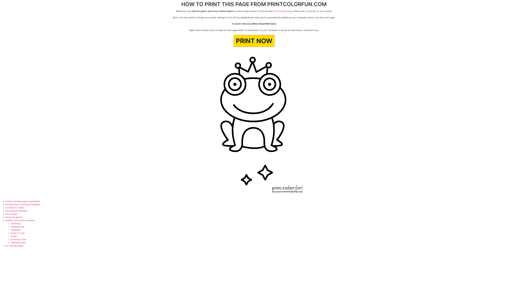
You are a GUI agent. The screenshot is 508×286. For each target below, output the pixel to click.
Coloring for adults (14, 207)
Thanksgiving (17, 226)
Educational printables (16, 210)
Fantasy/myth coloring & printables (22, 204)
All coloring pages (14, 245)
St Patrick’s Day (18, 239)
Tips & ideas (11, 214)
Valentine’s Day (18, 242)
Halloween (16, 230)
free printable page (282, 11)
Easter (14, 236)
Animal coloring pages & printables (22, 201)
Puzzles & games (13, 217)
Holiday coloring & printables (19, 220)
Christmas (16, 223)
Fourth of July (18, 233)
